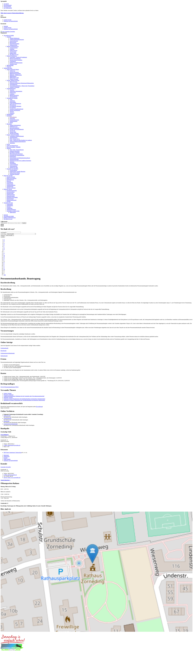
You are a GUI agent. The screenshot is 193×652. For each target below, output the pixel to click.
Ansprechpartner (14, 47)
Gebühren (12, 94)
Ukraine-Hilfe (13, 132)
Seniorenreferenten (14, 159)
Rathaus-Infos (13, 53)
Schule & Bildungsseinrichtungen (18, 141)
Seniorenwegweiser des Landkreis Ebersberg (20, 160)
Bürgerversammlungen (15, 58)
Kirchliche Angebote (15, 152)
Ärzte (11, 99)
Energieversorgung (14, 72)
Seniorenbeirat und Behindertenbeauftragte (20, 158)
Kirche (8, 144)
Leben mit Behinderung (15, 103)
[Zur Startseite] (8, 31)
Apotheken (12, 100)
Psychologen (13, 107)
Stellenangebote (13, 45)
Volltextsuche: (4, 223)
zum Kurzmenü (7, 6)
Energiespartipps (11, 192)
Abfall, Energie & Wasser (13, 69)
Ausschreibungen (14, 41)
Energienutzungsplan (12, 190)
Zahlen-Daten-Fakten (15, 173)
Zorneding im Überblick (12, 168)
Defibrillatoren (13, 117)
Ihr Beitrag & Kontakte (12, 197)
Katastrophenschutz (14, 119)
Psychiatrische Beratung (15, 106)
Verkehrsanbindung (11, 209)
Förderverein (13, 92)
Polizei (11, 122)
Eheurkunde (3, 350)
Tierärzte (12, 111)
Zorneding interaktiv (14, 174)
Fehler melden (7, 459)
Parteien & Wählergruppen (16, 62)
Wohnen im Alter (14, 167)
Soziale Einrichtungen (15, 110)
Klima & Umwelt (8, 189)
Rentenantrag (13, 156)
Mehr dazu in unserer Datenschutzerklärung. (12, 13)
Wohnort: (3, 235)
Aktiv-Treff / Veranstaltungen (17, 149)
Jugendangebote (13, 137)
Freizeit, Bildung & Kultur (13, 80)
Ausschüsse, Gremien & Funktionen (18, 57)
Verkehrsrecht (10, 186)
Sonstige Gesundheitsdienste (16, 109)
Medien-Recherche (14, 95)
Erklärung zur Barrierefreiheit (11, 21)
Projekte (9, 201)
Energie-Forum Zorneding (16, 60)
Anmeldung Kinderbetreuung (17, 136)
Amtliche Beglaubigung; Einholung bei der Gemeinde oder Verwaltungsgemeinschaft (24, 396)
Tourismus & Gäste (8, 202)
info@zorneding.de (10, 474)
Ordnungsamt (10, 183)
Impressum (6, 455)
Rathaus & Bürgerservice (13, 46)
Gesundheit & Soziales (12, 98)
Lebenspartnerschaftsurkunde (8, 353)
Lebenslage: (3, 233)
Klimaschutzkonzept (11, 200)
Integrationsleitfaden (14, 128)
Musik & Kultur (13, 81)
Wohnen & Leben (8, 68)
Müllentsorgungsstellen (15, 73)
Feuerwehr (12, 118)
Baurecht (9, 181)
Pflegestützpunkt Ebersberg (16, 153)
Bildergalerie (13, 212)
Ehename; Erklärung (8, 394)
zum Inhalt (6, 3)
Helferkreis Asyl (13, 126)
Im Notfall (9, 115)
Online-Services (13, 50)
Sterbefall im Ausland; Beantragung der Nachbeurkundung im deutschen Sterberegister (24, 400)
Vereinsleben (13, 163)
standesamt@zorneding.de (12, 445)
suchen (2, 236)
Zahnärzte (12, 113)
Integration (9, 124)
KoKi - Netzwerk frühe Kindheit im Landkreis (21, 140)
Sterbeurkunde (4, 355)
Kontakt (5, 457)
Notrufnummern (13, 121)
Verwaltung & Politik (9, 35)
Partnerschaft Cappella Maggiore (17, 171)
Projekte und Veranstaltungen (17, 129)
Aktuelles (9, 36)
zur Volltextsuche (8, 8)
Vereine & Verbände (14, 87)
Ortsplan (9, 207)
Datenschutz (6, 456)
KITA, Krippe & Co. (15, 138)
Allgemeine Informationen (16, 91)
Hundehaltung (10, 114)
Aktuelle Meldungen (14, 38)
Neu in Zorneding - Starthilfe (13, 147)
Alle (5, 275)
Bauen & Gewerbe (8, 175)
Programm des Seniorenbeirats (17, 155)
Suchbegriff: (3, 232)
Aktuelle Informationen (15, 125)
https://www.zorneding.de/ (12, 477)
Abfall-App (12, 70)
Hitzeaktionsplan (11, 196)
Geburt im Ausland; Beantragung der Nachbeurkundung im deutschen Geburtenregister (24, 398)
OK (2, 15)
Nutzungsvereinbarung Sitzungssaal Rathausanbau (22, 83)
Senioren (9, 148)
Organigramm (13, 51)
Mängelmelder (10, 65)
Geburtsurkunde (4, 348)
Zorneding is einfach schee (13, 211)
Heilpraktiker (13, 102)
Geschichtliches (13, 170)
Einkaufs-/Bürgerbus (15, 151)
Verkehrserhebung (11, 185)
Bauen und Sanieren (11, 178)
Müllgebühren (13, 76)
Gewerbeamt (10, 182)
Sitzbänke (12, 162)
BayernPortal (39, 406)
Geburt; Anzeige (7, 393)
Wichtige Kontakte (14, 133)
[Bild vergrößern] (13, 643)
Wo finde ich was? (14, 54)
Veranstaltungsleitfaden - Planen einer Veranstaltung (22, 85)
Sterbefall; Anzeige (8, 397)
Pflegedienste (13, 104)
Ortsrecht (9, 66)
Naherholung (10, 205)
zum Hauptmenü (8, 5)
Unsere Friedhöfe (14, 164)
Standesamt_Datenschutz (12, 452)
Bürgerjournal (13, 42)
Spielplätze (12, 143)
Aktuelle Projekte (11, 177)
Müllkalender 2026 (14, 77)
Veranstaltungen (13, 84)
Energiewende (10, 193)
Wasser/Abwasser (14, 79)
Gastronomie (10, 204)
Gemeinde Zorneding (6, 467)
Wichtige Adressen (11, 187)
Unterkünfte (9, 208)
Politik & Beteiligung (12, 56)
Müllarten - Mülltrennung (16, 75)
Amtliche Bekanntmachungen (17, 39)
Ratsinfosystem (13, 64)
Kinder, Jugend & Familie (13, 134)
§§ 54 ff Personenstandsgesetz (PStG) (10, 387)
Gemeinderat (13, 61)
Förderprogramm (11, 194)
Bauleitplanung (10, 179)
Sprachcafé (12, 130)
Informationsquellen (14, 43)
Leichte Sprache (7, 19)
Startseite (6, 26)
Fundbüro (12, 49)
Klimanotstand (10, 198)
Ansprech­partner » (5, 480)
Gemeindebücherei (11, 88)
